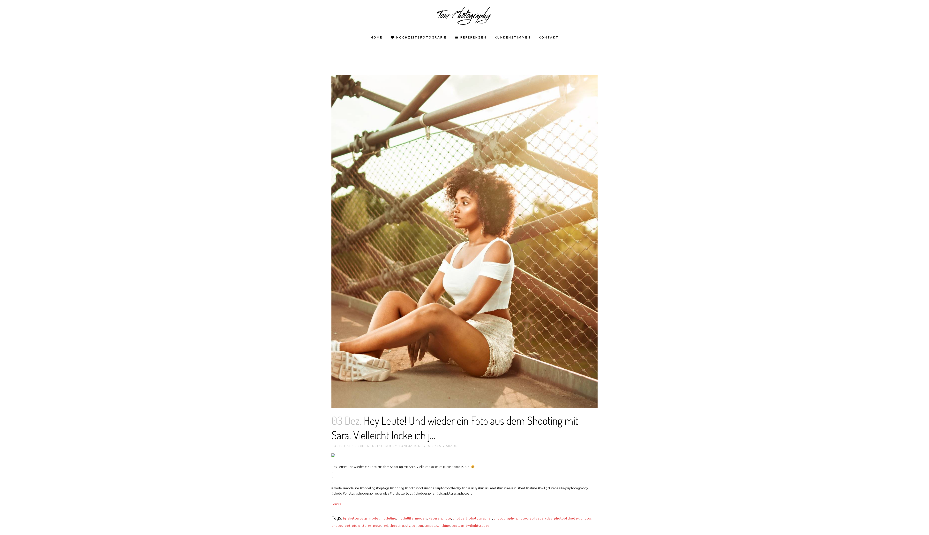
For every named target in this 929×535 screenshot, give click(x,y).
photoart (460, 518)
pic (354, 525)
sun (420, 525)
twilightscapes (477, 525)
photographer (480, 518)
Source (336, 504)
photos (586, 518)
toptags (458, 525)
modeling (388, 518)
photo (446, 518)
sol (414, 525)
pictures (365, 525)
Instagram (381, 445)
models (421, 518)
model (374, 518)
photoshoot (341, 525)
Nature (434, 518)
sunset (430, 525)
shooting (397, 525)
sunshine (443, 525)
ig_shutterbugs (355, 518)
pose (377, 525)
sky (407, 525)
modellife (406, 518)
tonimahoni (410, 445)
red (385, 525)
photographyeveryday (534, 518)
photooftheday (566, 518)
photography (504, 518)
